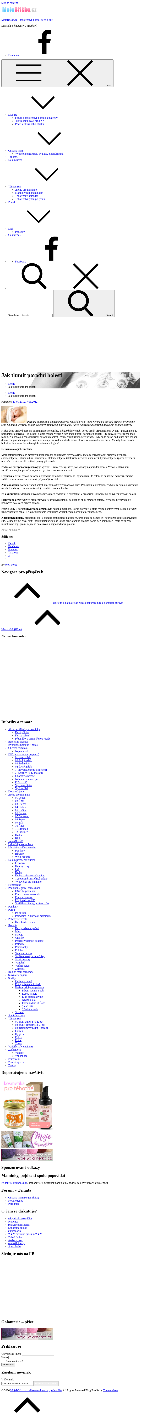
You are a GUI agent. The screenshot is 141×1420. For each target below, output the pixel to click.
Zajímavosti (14, 1049)
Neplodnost (21, 751)
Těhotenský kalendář (26, 195)
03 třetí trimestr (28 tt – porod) (31, 1027)
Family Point (22, 732)
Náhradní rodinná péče (27, 779)
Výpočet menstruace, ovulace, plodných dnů (39, 153)
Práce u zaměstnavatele (27, 894)
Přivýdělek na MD (25, 900)
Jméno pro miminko (26, 189)
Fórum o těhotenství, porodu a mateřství (36, 117)
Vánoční (19, 962)
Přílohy (19, 950)
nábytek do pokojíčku (20, 1218)
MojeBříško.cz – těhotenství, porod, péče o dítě (27, 19)
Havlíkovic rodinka (25, 922)
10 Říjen (19, 825)
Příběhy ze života (17, 919)
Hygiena (19, 1034)
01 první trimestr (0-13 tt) (28, 1021)
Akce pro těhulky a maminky (24, 729)
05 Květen (20, 810)
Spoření (19, 1012)
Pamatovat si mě (14, 1361)
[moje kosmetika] (27, 1147)
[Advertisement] (70, 344)
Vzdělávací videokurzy (20, 1046)
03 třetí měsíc (22, 763)
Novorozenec (15, 1200)
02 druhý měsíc (23, 760)
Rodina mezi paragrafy (20, 971)
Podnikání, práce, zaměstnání (24, 887)
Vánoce (19, 1052)
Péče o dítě (21, 782)
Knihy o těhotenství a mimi (30, 875)
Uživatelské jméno (11, 1353)
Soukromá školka (17, 1227)
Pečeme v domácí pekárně (29, 940)
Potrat (18, 1040)
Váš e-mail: (7, 1379)
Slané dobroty (22, 959)
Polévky (19, 943)
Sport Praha (14, 1246)
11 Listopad (21, 828)
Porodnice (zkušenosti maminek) (33, 915)
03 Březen (20, 803)
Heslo (4, 1357)
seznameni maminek (19, 1224)
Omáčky (19, 937)
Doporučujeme (16, 791)
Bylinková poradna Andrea (23, 744)
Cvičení (19, 1030)
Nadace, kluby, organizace (29, 987)
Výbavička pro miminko (28, 881)
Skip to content (9, 2)
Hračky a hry (22, 866)
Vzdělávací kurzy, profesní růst (32, 903)
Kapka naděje (29, 993)
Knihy (18, 872)
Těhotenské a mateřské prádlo (31, 878)
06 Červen (20, 813)
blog (7, 564)
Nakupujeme (15, 159)
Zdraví (18, 1043)
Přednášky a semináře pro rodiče (32, 738)
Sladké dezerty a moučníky (30, 956)
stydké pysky (15, 1240)
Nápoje (19, 934)
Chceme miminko (18, 747)
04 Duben (20, 807)
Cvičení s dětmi (23, 981)
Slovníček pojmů (17, 975)
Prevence (13, 1221)
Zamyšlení (14, 1058)
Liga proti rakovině (32, 996)
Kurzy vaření (22, 735)
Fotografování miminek (28, 984)
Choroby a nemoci (25, 775)
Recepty (12, 925)
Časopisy (20, 863)
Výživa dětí (21, 788)
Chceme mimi (15, 150)
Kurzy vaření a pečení (27, 928)
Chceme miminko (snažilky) (23, 1197)
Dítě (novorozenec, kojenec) (23, 754)
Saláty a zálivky (23, 953)
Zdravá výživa (16, 1062)
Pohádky (20, 231)
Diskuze (12, 114)
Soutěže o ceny (16, 1015)
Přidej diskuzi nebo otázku (29, 124)
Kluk (18, 838)
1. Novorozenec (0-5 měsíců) (31, 769)
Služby (12, 978)
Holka (18, 835)
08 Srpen (20, 819)
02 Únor (19, 800)
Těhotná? (13, 156)
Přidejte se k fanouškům (14, 1182)
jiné (17, 869)
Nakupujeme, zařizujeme (21, 859)
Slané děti (27, 1006)
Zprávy (12, 1065)
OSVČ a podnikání (25, 891)
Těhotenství (14, 186)
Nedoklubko (29, 999)
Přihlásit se (8, 1364)
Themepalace (110, 1390)
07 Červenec (22, 816)
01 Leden (20, 797)
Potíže (18, 1037)
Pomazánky (21, 947)
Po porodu (20, 912)
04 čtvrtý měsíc (23, 766)
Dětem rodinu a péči (33, 990)
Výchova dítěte (23, 785)
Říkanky (19, 853)
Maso (18, 931)
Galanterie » (14, 234)
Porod (11, 202)
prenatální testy (16, 1243)
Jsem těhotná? (15, 841)
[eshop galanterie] (27, 1160)
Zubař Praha (15, 1237)
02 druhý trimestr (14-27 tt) (30, 1024)
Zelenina (20, 968)
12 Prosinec (21, 831)
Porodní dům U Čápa (33, 1002)
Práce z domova (23, 897)
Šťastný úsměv (30, 1009)
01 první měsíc (23, 757)
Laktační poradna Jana (20, 844)
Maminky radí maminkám (29, 192)
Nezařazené (14, 884)
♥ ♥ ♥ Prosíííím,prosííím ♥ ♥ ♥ (25, 1234)
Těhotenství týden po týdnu (30, 199)
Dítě (10, 228)
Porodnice (13, 1203)
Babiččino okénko (18, 741)
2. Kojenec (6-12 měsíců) (29, 772)
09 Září (19, 822)
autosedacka (14, 1230)
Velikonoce (21, 1055)
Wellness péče (22, 856)
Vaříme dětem (22, 965)
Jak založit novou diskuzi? (29, 120)
